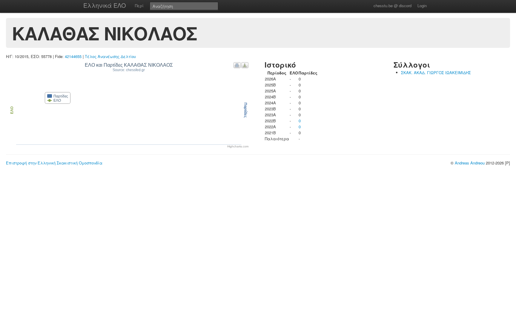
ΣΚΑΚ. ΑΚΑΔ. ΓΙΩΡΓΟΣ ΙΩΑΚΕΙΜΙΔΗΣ (436, 72)
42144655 (73, 56)
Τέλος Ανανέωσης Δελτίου (110, 56)
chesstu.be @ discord (392, 5)
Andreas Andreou (470, 163)
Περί (139, 5)
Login (422, 5)
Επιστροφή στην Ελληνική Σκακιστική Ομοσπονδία (54, 163)
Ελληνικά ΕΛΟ (104, 5)
